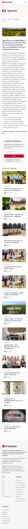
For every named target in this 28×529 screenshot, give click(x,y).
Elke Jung (18, 496)
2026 (3, 480)
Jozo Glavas (19, 480)
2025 (3, 482)
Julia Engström (19, 489)
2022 (3, 489)
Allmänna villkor (6, 518)
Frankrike (10, 19)
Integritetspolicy (6, 521)
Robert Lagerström (20, 487)
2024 (3, 485)
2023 (3, 487)
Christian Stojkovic (20, 482)
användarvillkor (9, 161)
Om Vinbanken (5, 510)
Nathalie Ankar (19, 494)
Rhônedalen (17, 19)
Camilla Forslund (20, 491)
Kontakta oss (5, 516)
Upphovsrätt (5, 523)
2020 (3, 494)
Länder (4, 19)
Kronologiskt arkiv (6, 496)
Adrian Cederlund (20, 498)
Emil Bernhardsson (20, 485)
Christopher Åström (20, 501)
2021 (3, 491)
